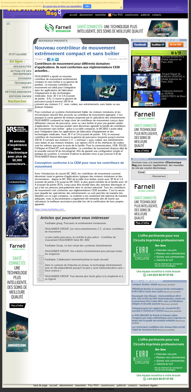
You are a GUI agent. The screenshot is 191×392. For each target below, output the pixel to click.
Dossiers (24, 78)
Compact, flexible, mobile (144, 284)
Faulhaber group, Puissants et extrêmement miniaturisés (75, 223)
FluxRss (175, 44)
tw (53, 59)
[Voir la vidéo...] (146, 71)
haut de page (40, 385)
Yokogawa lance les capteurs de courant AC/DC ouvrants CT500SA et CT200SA (156, 309)
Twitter (158, 44)
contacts (156, 14)
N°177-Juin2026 (17, 54)
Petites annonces (18, 91)
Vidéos (26, 87)
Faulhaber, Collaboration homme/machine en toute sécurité (76, 259)
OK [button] (87, 6)
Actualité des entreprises (20, 72)
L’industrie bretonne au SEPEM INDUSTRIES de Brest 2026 (173, 95)
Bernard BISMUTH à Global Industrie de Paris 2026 (172, 59)
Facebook (140, 44)
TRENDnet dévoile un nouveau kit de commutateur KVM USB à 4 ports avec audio (157, 290)
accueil (73, 14)
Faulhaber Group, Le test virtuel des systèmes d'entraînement (78, 245)
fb (49, 59)
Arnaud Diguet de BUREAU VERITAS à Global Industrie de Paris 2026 (172, 78)
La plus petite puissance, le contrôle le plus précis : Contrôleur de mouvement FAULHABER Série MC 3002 (80, 238)
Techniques (22, 82)
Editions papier (20, 96)
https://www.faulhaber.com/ (49, 209)
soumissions (132, 14)
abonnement (86, 14)
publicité (145, 14)
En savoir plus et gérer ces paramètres (62, 6)
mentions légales (149, 385)
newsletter (100, 14)
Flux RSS (117, 14)
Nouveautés (22, 66)
